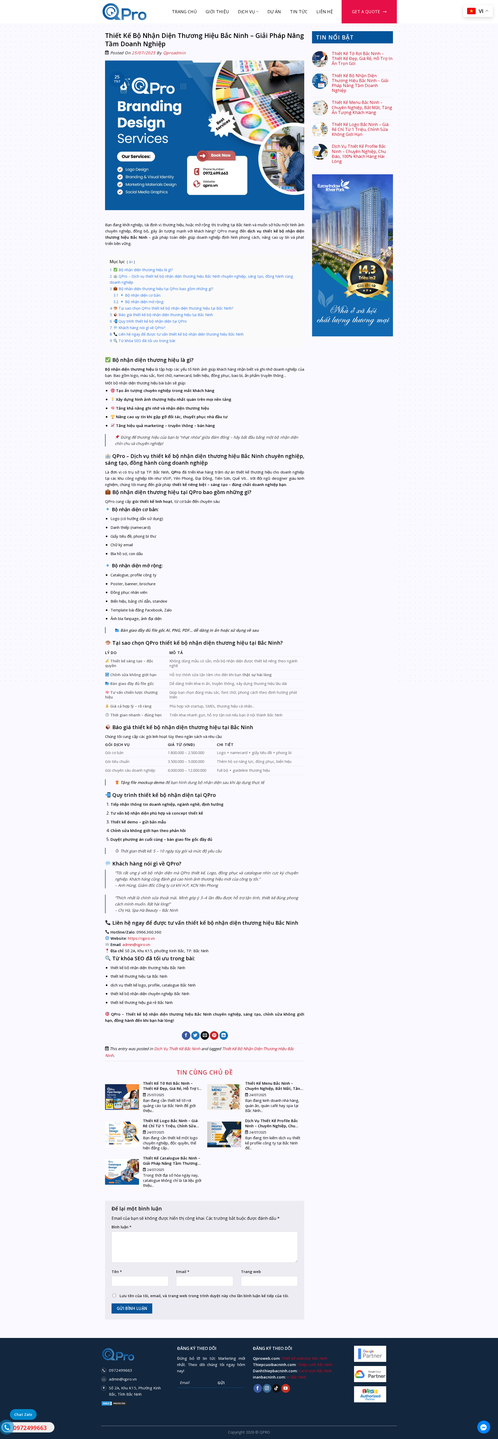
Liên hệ (324, 12)
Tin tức (299, 12)
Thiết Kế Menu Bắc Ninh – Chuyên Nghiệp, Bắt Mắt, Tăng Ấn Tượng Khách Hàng (362, 107)
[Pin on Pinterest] (214, 1035)
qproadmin (174, 52)
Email (182, 1271)
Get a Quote (366, 12)
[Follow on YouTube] (285, 1388)
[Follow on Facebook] (257, 1388)
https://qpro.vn (141, 938)
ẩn (131, 261)
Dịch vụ (246, 12)
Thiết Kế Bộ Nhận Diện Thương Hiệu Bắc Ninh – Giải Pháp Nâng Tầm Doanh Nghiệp (360, 83)
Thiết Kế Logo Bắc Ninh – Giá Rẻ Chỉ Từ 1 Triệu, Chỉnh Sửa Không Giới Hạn (360, 129)
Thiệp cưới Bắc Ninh (315, 1364)
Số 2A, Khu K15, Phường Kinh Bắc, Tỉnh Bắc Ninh (135, 1391)
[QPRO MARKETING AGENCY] (127, 11)
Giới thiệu (217, 12)
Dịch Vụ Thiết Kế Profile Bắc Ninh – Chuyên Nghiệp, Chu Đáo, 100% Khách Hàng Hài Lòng (359, 154)
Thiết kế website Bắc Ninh (304, 1358)
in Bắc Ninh (296, 1377)
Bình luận (122, 1226)
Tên (117, 1271)
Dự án (274, 12)
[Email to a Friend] (204, 1035)
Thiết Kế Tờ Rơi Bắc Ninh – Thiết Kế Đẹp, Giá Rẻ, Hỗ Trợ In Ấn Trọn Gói (362, 58)
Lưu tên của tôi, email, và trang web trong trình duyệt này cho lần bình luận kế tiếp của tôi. (204, 1295)
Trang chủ (184, 12)
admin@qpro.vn (123, 1379)
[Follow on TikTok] (276, 1388)
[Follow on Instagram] (267, 1388)
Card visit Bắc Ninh (315, 1370)
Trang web (251, 1271)
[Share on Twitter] (195, 1035)
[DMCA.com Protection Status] (114, 1402)
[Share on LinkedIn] (223, 1035)
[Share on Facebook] (186, 1035)
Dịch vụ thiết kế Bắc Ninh (177, 1048)
